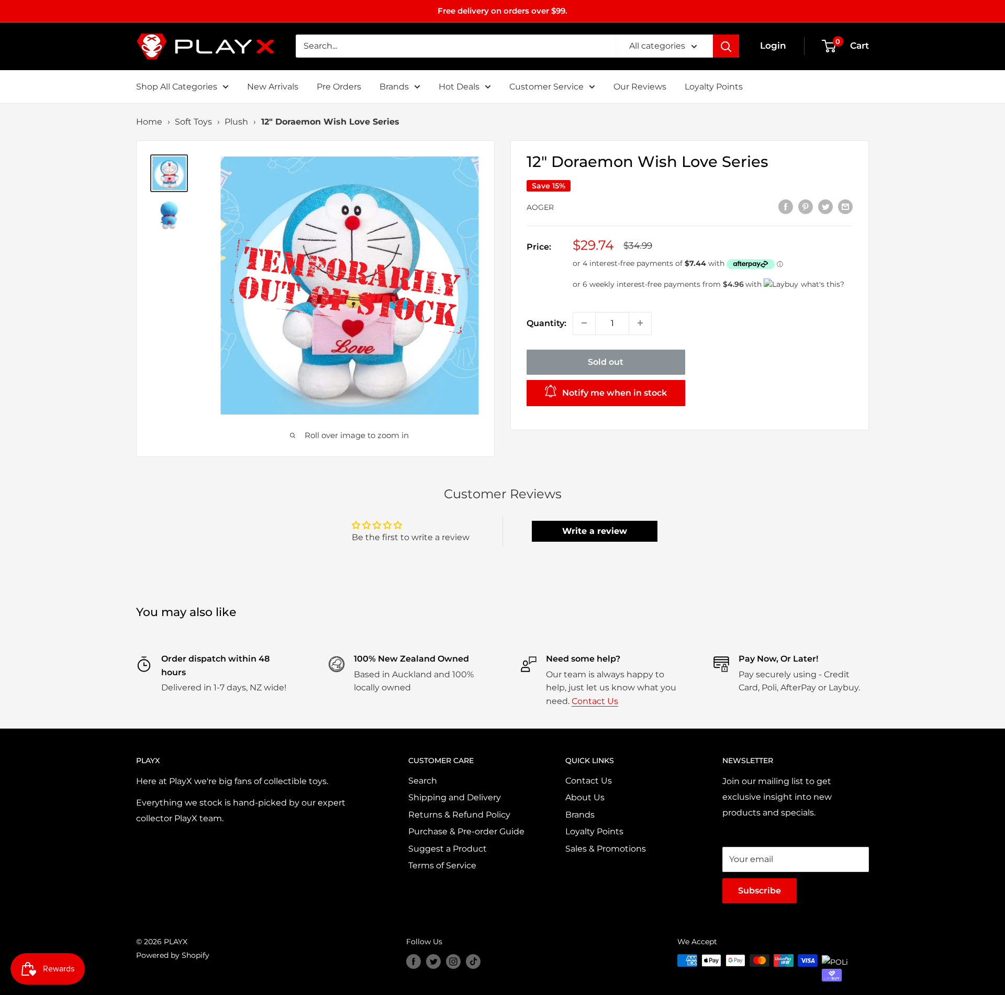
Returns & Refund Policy (459, 815)
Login (773, 45)
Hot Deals (459, 87)
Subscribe (759, 891)
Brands (394, 87)
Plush (236, 122)
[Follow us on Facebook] (413, 961)
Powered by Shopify (172, 955)
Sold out (605, 361)
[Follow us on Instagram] (453, 961)
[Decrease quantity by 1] (584, 323)
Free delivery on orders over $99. (502, 11)
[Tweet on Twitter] (825, 206)
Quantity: (546, 323)
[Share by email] (845, 206)
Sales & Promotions (605, 849)
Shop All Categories (176, 87)
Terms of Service (442, 865)
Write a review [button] (594, 531)
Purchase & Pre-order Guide (466, 831)
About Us (585, 797)
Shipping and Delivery (454, 797)
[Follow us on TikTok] (473, 961)
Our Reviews (639, 87)
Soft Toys (193, 122)
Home (149, 122)
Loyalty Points (714, 87)
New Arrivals (272, 87)
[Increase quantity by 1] (640, 323)
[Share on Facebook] (785, 206)
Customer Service (546, 87)
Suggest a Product (447, 849)
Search (422, 781)
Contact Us (595, 701)
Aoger (540, 207)
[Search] (726, 46)
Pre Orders (339, 87)
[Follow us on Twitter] (433, 961)
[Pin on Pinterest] (805, 206)
